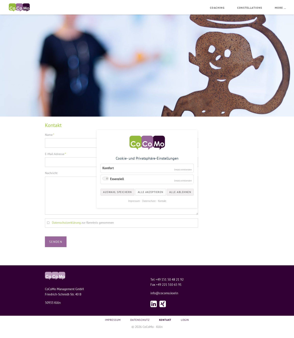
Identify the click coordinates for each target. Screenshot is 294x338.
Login (185, 319)
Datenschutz (140, 319)
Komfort (108, 168)
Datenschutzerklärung (66, 222)
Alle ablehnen (180, 192)
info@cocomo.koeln (164, 293)
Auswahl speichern (117, 192)
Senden (55, 242)
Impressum (113, 319)
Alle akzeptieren (150, 192)
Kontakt (162, 201)
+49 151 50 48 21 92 (170, 279)
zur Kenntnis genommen (83, 222)
